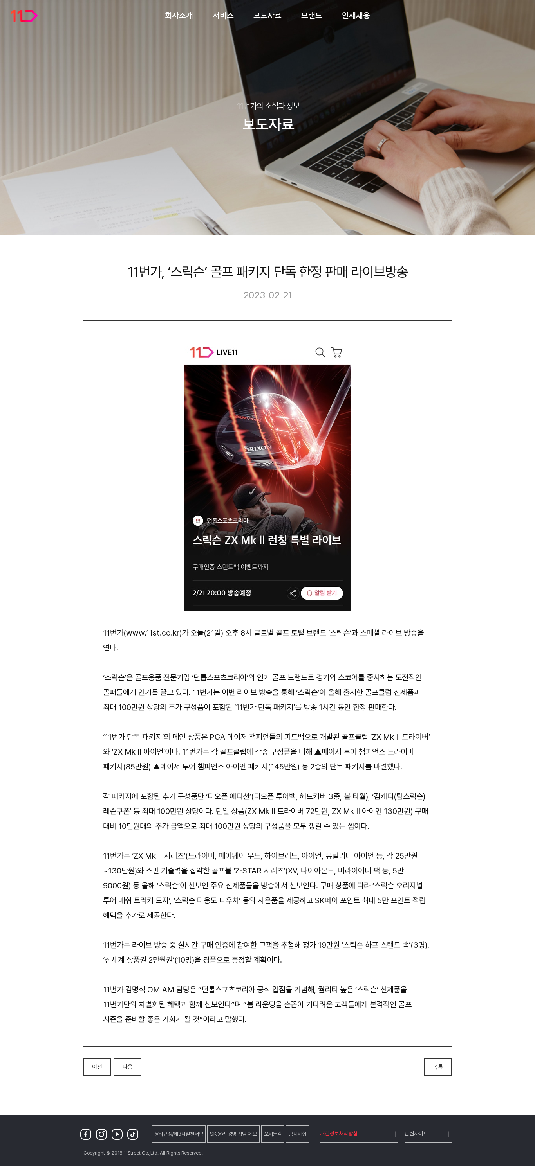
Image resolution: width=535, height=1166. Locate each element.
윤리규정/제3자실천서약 (178, 1134)
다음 (128, 1067)
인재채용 (356, 15)
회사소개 (179, 15)
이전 (97, 1067)
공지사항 (297, 1134)
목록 (438, 1067)
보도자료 (267, 15)
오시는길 (273, 1134)
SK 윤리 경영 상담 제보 (233, 1134)
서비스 (223, 15)
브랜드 (311, 15)
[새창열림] (87, 1134)
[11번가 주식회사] (24, 15)
